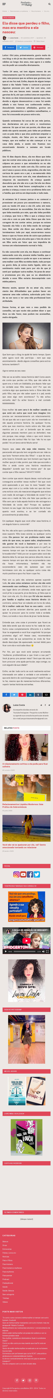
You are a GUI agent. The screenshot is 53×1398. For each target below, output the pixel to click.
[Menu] (4, 4)
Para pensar (7, 1276)
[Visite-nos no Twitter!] (37, 877)
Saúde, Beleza (8, 1291)
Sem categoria (8, 1294)
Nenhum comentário (25, 41)
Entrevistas (7, 1249)
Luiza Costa (14, 38)
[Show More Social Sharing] (48, 47)
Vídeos (5, 1302)
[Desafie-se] (35, 1105)
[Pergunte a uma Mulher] (26, 4)
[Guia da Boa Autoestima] (17, 1105)
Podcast (5, 1279)
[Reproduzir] (6, 951)
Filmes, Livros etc (9, 1253)
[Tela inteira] (47, 951)
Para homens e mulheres (12, 1268)
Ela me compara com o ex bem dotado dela (19, 1364)
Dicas (4, 1245)
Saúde (5, 1287)
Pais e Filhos (7, 1260)
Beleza (5, 1242)
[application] (27, 940)
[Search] (49, 4)
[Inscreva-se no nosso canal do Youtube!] (23, 877)
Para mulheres (8, 1272)
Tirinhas (5, 1298)
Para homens (8, 17)
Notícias (5, 1257)
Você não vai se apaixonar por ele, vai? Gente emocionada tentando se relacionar (24, 846)
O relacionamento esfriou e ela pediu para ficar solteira (25, 765)
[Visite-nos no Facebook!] (30, 877)
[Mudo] (43, 951)
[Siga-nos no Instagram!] (16, 877)
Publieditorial (7, 1283)
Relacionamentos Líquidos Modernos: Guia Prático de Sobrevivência (22, 805)
